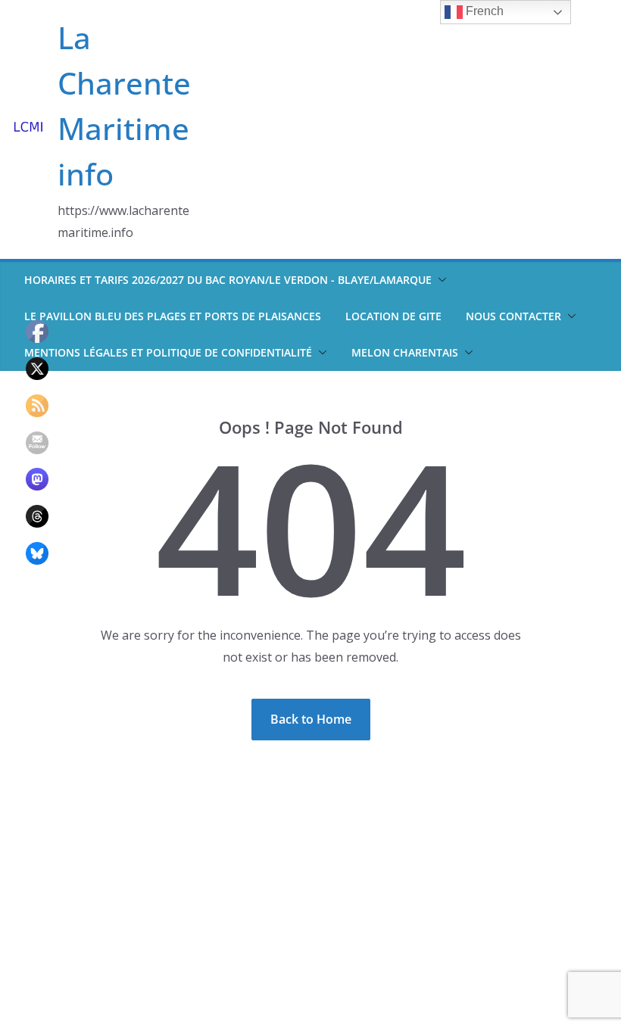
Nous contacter (513, 316)
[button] (439, 280)
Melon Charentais (404, 352)
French (483, 11)
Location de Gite (393, 316)
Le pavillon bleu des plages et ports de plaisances (172, 316)
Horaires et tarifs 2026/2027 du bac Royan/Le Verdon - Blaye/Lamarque (228, 280)
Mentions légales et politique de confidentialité (168, 352)
